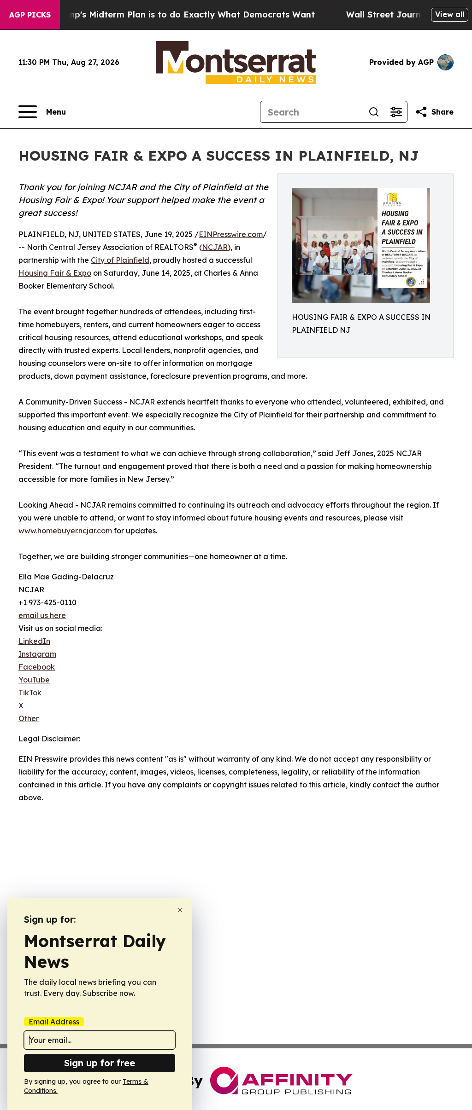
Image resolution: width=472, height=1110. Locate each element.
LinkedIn (34, 641)
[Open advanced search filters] (396, 111)
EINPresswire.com (231, 234)
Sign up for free (99, 1063)
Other (28, 718)
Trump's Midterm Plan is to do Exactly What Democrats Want (184, 14)
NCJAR (215, 247)
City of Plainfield (120, 260)
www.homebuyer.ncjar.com (65, 530)
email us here (42, 615)
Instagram (37, 654)
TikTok (29, 692)
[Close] (180, 910)
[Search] (374, 111)
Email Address (54, 1021)
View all (449, 14)
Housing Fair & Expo (54, 273)
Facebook (36, 666)
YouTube (34, 679)
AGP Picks (30, 14)
